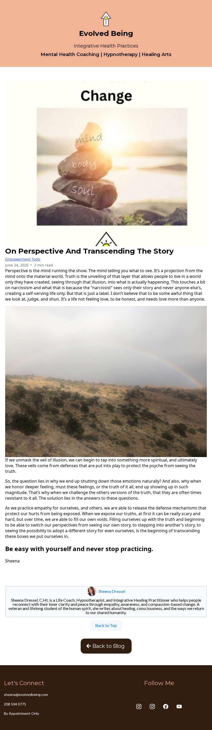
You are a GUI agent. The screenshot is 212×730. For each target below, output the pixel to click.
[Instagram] (139, 706)
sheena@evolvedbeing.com (26, 694)
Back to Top (106, 625)
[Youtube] (179, 706)
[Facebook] (165, 706)
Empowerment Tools (22, 259)
